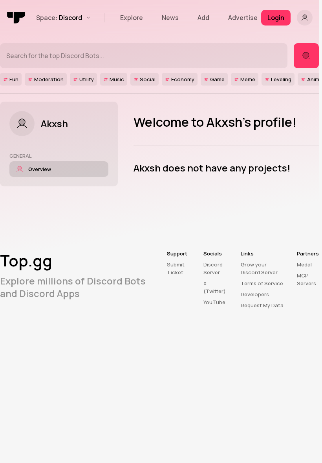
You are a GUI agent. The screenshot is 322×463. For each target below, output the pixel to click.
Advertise (243, 17)
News (170, 17)
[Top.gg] (16, 17)
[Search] (306, 55)
